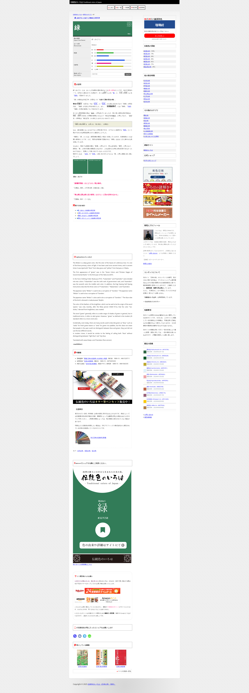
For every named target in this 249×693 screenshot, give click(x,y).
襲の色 (146, 115)
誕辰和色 (142, 7)
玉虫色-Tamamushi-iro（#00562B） (156, 357)
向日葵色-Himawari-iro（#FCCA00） (156, 400)
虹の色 (94, 451)
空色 (93, 154)
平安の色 (147, 86)
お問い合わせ (153, 253)
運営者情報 (148, 417)
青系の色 (147, 54)
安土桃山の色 (148, 94)
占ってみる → (159, 36)
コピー (128, 74)
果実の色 (147, 123)
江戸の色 (147, 96)
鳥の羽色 (147, 128)
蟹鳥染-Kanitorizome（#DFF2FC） (155, 369)
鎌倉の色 (147, 88)
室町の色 (147, 91)
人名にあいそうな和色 (151, 136)
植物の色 (147, 118)
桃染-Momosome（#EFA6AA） (154, 375)
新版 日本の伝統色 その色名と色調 (95, 358)
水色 (86, 154)
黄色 (75, 95)
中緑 (129, 106)
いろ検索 (126, 7)
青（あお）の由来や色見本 (86, 210)
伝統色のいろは (86, 2)
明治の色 (147, 99)
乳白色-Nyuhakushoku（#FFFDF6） (156, 381)
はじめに (111, 7)
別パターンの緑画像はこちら (82, 564)
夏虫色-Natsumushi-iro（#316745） (156, 350)
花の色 (146, 121)
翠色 (124, 130)
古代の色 (80, 451)
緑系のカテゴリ (87, 14)
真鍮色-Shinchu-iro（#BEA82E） (155, 363)
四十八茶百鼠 (148, 134)
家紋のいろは (148, 150)
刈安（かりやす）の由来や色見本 (89, 213)
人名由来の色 (148, 131)
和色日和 (134, 7)
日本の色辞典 (88, 361)
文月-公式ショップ (150, 160)
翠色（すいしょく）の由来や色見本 (89, 218)
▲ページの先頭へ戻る (124, 671)
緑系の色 (147, 59)
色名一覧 (118, 7)
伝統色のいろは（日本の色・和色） (102, 684)
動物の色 (147, 126)
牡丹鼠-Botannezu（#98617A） (155, 394)
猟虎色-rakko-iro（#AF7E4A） (154, 406)
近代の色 (147, 102)
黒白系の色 (147, 67)
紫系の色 (147, 61)
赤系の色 (147, 51)
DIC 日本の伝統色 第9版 (98, 437)
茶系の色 (147, 64)
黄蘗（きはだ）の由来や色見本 (88, 216)
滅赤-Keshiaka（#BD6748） (153, 388)
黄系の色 (147, 56)
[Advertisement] (102, 236)
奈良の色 (87, 451)
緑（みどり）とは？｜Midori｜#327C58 (87, 18)
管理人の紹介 (147, 264)
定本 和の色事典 (91, 364)
